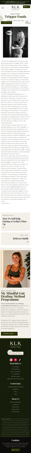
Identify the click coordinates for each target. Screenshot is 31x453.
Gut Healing (15, 366)
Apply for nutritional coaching (15, 378)
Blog (15, 391)
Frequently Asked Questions (15, 386)
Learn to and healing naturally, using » (15, 2)
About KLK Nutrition (15, 402)
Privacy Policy (15, 409)
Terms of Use (15, 407)
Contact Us (15, 404)
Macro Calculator (15, 371)
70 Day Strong (15, 369)
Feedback (15, 389)
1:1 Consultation (15, 374)
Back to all (7, 22)
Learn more (8, 333)
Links (15, 394)
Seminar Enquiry (15, 376)
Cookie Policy (15, 411)
